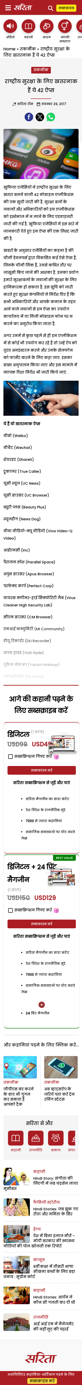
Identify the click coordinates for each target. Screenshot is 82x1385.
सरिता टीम (25, 104)
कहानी (16, 1150)
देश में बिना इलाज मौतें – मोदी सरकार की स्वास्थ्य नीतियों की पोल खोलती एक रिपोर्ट (39, 1241)
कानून (39, 1260)
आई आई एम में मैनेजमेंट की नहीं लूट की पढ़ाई (53, 1326)
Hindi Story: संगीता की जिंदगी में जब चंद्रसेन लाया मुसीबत (40, 1183)
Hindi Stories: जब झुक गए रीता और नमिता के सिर (55, 1211)
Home (9, 49)
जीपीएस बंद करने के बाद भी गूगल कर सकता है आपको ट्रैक (18, 1096)
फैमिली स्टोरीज (46, 1202)
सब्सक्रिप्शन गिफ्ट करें (32, 910)
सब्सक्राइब (66, 8)
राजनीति (35, 1150)
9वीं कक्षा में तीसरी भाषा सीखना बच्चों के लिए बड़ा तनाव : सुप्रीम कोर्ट (39, 1271)
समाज (56, 1150)
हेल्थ (37, 1229)
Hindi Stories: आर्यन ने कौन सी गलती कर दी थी (54, 1300)
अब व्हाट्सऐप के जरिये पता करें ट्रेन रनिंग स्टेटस (59, 1094)
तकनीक (28, 49)
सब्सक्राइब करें (41, 770)
